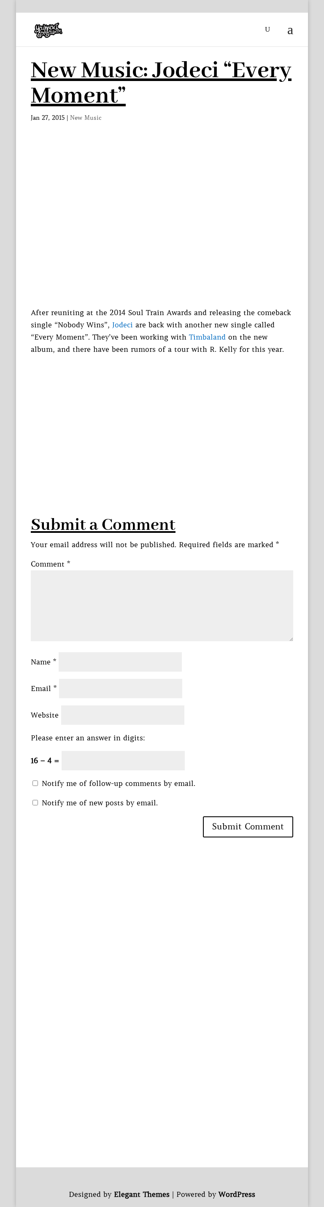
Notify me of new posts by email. (100, 802)
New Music (86, 118)
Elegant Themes (142, 1194)
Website (45, 715)
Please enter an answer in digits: (88, 738)
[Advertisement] (177, 415)
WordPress (237, 1194)
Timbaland (207, 337)
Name (43, 662)
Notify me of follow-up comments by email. (118, 783)
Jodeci (122, 324)
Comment (50, 564)
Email (44, 688)
